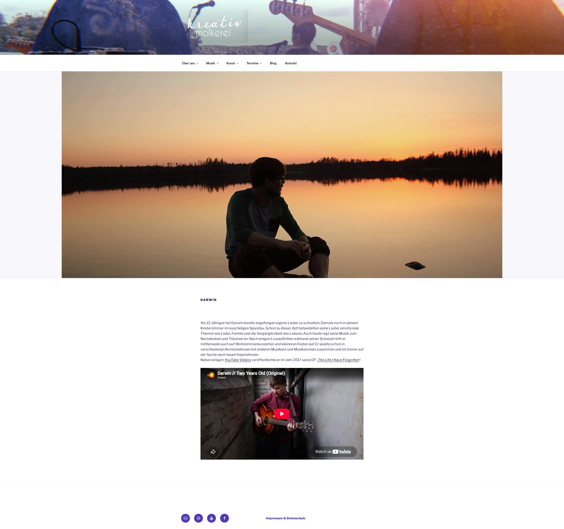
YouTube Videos (237, 360)
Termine (252, 63)
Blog (273, 63)
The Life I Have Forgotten (338, 360)
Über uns (188, 63)
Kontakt (291, 63)
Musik (210, 63)
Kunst (230, 63)
